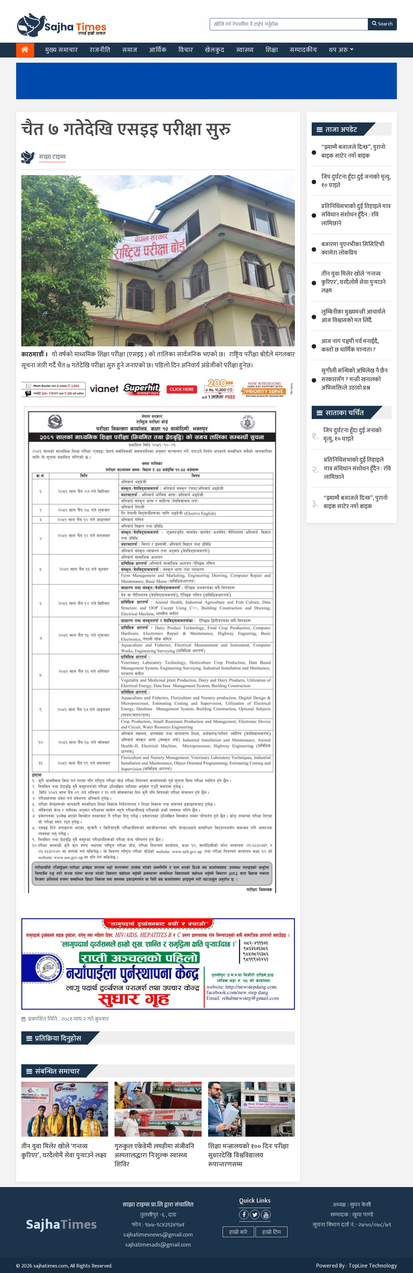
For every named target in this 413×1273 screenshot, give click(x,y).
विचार (185, 50)
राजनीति (100, 50)
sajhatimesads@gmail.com (158, 1245)
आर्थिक (158, 50)
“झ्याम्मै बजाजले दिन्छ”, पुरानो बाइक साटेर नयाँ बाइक (353, 151)
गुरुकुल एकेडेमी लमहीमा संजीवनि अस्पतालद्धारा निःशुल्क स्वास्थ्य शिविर (154, 1155)
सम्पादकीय (303, 50)
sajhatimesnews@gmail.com (158, 1235)
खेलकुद (215, 50)
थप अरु (338, 50)
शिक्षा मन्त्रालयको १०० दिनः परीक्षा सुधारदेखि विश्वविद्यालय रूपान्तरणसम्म (248, 1155)
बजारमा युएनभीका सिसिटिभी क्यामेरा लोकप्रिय (352, 249)
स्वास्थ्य (245, 50)
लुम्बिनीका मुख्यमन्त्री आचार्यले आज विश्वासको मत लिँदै (353, 316)
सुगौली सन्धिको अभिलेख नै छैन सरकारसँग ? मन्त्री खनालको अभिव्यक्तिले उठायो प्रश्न (354, 379)
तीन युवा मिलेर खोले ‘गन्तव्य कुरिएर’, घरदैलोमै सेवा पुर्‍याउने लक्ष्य (63, 1151)
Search (385, 24)
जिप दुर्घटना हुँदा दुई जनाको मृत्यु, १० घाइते (356, 181)
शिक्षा (272, 50)
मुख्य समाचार (61, 50)
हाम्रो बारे (238, 1232)
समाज (129, 50)
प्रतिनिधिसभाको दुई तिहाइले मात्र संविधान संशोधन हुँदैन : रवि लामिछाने (356, 215)
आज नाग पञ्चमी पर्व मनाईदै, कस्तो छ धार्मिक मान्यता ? (350, 346)
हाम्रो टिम (271, 1232)
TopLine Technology (372, 1266)
